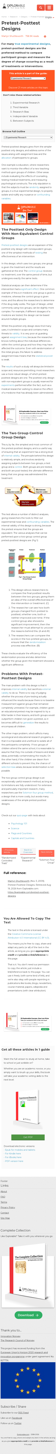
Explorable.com (23, 1434)
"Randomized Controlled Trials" (8, 860)
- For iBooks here (13, 1157)
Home (4, 17)
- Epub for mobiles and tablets (19, 1150)
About (4, 1191)
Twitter (18, 1423)
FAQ (3, 1197)
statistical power (44, 356)
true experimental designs (32, 43)
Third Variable (20, 107)
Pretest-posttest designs (14, 245)
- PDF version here (13, 1161)
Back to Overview (28, 851)
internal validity (12, 455)
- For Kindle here (12, 1153)
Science (15, 828)
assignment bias (18, 337)
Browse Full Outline (14, 131)
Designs (24, 17)
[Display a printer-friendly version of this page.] (45, 36)
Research (14, 17)
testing (39, 252)
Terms (4, 1202)
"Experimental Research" (28, 859)
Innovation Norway (10, 1336)
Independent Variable (25, 116)
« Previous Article (8, 851)
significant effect (30, 289)
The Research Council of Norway (17, 1340)
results (9, 366)
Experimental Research (26, 102)
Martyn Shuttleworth (12, 36)
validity (16, 333)
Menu (49, 8)
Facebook (17, 1418)
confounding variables (37, 522)
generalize (28, 722)
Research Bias (21, 111)
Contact (5, 1212)
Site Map (5, 1218)
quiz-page (22, 815)
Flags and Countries (21, 833)
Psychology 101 (19, 823)
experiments (8, 385)
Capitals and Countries (22, 838)
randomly (34, 187)
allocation (6, 157)
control (18, 467)
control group (35, 271)
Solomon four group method (38, 792)
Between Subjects (23, 120)
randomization (37, 642)
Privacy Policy (8, 1207)
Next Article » (46, 853)
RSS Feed (23, 1412)
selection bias (8, 767)
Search (41, 8)
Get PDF (28, 1137)
